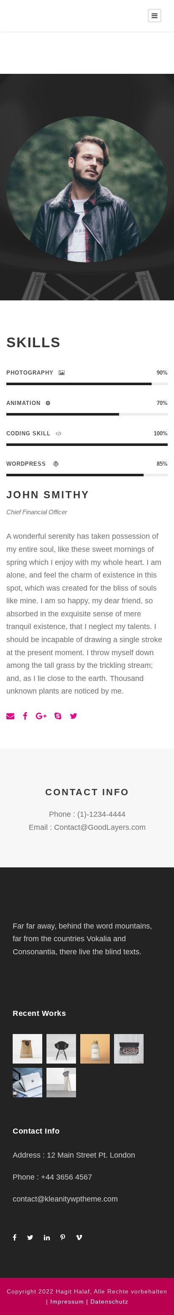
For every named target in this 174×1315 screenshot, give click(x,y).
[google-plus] (41, 716)
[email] (10, 716)
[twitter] (73, 716)
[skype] (57, 716)
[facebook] (25, 716)
